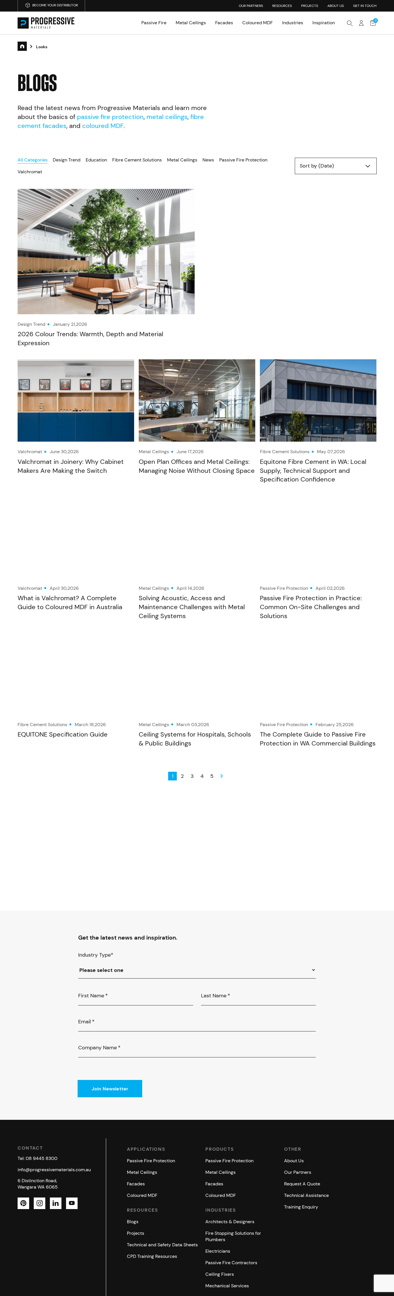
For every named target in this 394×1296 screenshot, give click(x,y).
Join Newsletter (110, 1089)
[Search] (349, 23)
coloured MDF (102, 126)
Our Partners (251, 5)
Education (96, 160)
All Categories (33, 160)
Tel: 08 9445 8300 (37, 1158)
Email (86, 1021)
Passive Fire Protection (243, 160)
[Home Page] (46, 23)
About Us (335, 5)
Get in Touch (364, 5)
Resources (282, 5)
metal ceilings (167, 117)
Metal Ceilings (182, 160)
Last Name (215, 995)
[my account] (361, 23)
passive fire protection (110, 117)
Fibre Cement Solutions (137, 160)
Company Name (99, 1047)
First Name (93, 995)
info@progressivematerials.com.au (54, 1169)
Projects (309, 5)
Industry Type (95, 955)
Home (27, 47)
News (208, 160)
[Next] (221, 776)
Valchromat (30, 171)
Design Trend (66, 160)
